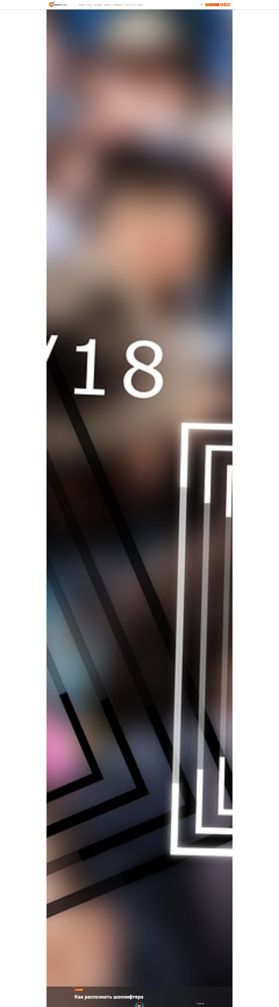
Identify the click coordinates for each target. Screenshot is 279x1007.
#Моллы (89, 5)
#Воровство (78, 990)
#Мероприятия (118, 5)
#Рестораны (98, 5)
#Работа (140, 5)
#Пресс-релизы (130, 5)
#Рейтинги (107, 5)
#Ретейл (82, 5)
